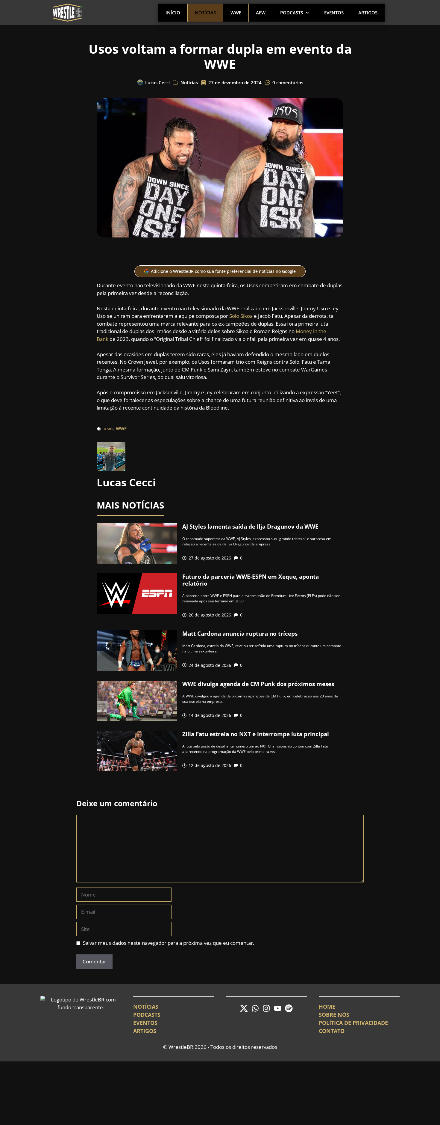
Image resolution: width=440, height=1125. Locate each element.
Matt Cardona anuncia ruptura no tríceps (240, 633)
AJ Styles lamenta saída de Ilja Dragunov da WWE (250, 526)
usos (108, 428)
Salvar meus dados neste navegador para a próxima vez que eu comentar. (168, 942)
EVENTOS (145, 1022)
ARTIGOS (144, 1030)
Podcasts (291, 13)
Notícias (205, 13)
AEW (260, 13)
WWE (235, 13)
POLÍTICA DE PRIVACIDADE (353, 1022)
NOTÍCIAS (145, 1006)
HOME (327, 1006)
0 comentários (287, 82)
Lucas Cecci (157, 82)
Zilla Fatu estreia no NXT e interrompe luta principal (255, 734)
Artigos (367, 13)
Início (173, 13)
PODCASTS (146, 1014)
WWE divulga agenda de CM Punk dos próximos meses (258, 684)
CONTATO (332, 1030)
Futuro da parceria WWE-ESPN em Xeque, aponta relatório (250, 580)
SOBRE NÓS (334, 1014)
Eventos (334, 13)
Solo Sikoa (241, 315)
